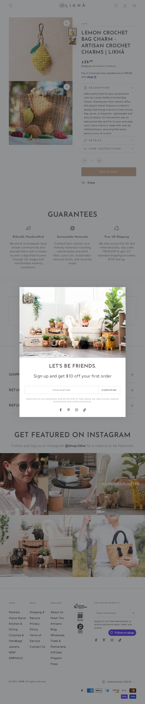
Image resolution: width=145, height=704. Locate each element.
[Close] (120, 293)
